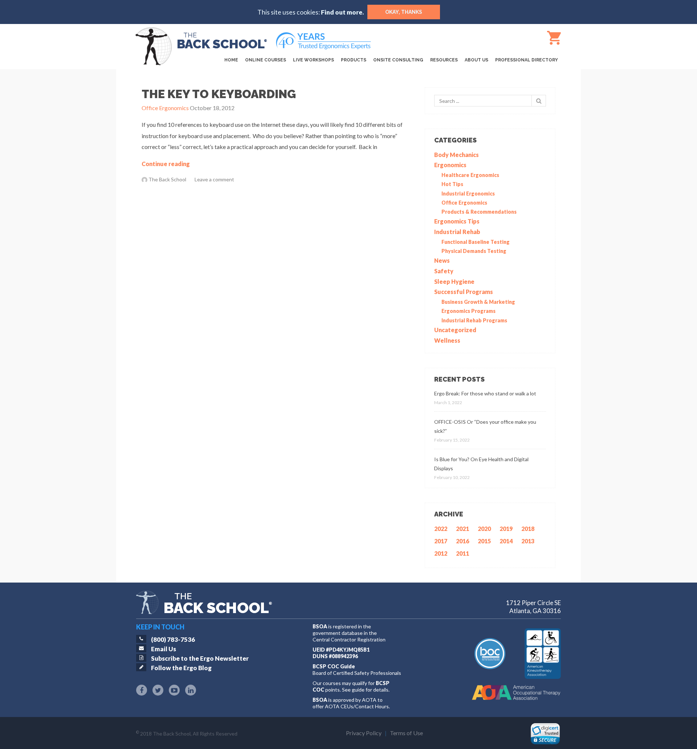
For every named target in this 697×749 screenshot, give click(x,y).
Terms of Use (406, 732)
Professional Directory (526, 60)
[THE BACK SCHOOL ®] (156, 36)
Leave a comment (214, 179)
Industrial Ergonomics (468, 193)
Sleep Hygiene (454, 281)
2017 (440, 540)
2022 (440, 528)
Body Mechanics (456, 154)
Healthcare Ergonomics (470, 175)
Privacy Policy (364, 732)
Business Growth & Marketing (478, 302)
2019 (506, 528)
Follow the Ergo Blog (181, 668)
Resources (444, 60)
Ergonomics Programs (468, 311)
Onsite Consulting (398, 60)
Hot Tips (452, 184)
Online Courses (265, 60)
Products (353, 60)
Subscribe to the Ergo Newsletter (200, 658)
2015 (484, 540)
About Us (476, 60)
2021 (462, 528)
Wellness (447, 340)
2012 (440, 553)
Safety (443, 270)
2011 (462, 553)
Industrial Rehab (457, 231)
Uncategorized (455, 329)
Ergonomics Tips (457, 221)
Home (231, 60)
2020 (484, 528)
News (442, 260)
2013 (527, 540)
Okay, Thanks (403, 12)
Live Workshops (313, 60)
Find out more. (342, 12)
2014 (506, 540)
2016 (462, 540)
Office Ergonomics (464, 203)
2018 (527, 528)
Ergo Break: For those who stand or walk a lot (485, 393)
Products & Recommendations (479, 212)
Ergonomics (450, 164)
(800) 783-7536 (173, 639)
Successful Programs (463, 291)
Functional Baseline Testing (475, 242)
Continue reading (166, 163)
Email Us (163, 649)
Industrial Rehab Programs (474, 320)
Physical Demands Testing (473, 251)
